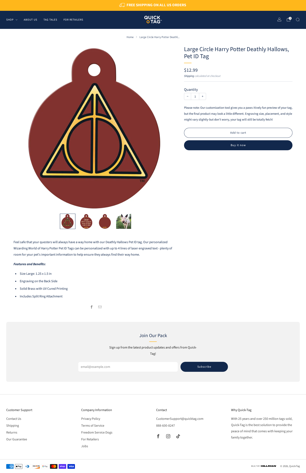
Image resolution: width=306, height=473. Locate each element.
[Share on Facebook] (91, 306)
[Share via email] (99, 306)
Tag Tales (50, 19)
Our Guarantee (16, 439)
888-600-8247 (165, 425)
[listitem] (153, 5)
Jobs (84, 446)
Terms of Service (92, 425)
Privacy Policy (90, 418)
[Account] (279, 19)
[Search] (298, 19)
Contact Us (13, 418)
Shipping (189, 76)
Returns (11, 432)
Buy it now (238, 145)
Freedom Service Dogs (96, 432)
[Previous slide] (21, 128)
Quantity (191, 89)
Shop (10, 19)
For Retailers (73, 19)
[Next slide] (169, 128)
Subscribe (204, 367)
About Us (30, 19)
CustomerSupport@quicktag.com (179, 418)
